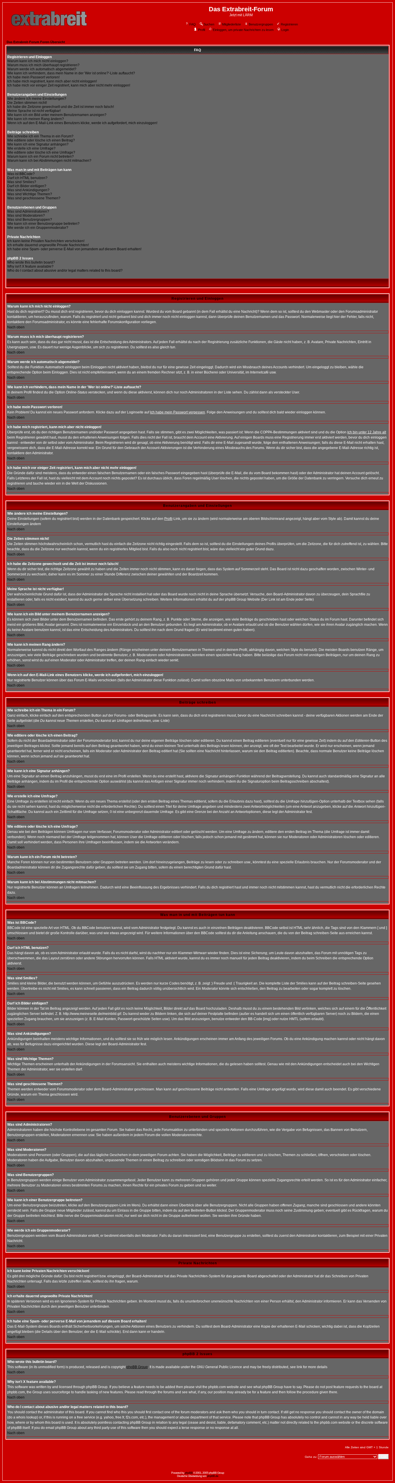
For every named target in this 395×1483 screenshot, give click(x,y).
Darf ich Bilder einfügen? (26, 186)
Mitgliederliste (231, 24)
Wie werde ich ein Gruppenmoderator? (37, 228)
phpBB (189, 1472)
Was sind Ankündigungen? (28, 190)
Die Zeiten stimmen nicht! (27, 103)
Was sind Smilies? (21, 182)
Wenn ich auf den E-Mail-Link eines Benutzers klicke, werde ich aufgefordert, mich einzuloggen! (82, 123)
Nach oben (16, 327)
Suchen (209, 24)
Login (285, 30)
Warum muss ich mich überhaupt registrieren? (43, 65)
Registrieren (289, 24)
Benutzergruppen (261, 24)
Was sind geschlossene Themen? (33, 198)
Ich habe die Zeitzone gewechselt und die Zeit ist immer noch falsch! (60, 107)
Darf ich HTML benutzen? (27, 178)
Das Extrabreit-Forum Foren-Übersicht (36, 42)
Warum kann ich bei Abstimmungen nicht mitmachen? (49, 161)
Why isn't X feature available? (30, 266)
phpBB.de (212, 1476)
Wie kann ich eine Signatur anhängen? (38, 144)
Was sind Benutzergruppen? (29, 220)
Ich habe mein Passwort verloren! (33, 77)
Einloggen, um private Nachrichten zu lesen (243, 30)
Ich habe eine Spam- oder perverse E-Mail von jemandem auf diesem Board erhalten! (74, 249)
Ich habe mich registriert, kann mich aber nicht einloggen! (52, 81)
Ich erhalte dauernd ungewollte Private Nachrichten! (48, 245)
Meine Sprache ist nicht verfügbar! (34, 111)
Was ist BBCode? (21, 174)
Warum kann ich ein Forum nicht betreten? (40, 156)
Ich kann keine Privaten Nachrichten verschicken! (45, 241)
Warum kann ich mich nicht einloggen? (37, 61)
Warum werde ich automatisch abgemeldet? (41, 69)
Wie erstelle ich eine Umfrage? (31, 148)
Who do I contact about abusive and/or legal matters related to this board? (65, 270)
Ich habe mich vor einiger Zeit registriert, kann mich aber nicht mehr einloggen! (68, 85)
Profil (201, 30)
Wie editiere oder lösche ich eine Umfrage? (41, 152)
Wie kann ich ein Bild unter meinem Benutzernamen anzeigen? (56, 115)
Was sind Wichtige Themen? (29, 194)
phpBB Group (137, 1367)
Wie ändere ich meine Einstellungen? (36, 99)
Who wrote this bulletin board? (31, 262)
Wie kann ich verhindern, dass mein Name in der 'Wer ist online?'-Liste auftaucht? (71, 73)
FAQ (192, 24)
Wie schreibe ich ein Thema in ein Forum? (40, 136)
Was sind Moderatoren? (26, 216)
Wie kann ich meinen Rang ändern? (35, 119)
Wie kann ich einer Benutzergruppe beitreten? (43, 224)
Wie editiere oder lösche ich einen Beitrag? (41, 140)
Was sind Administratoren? (28, 211)
